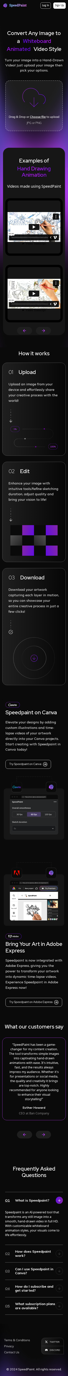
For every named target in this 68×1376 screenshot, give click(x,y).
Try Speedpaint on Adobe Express (31, 1002)
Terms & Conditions (17, 1340)
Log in (45, 5)
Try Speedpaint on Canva (25, 764)
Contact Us (11, 1352)
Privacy (9, 1346)
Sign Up (59, 5)
